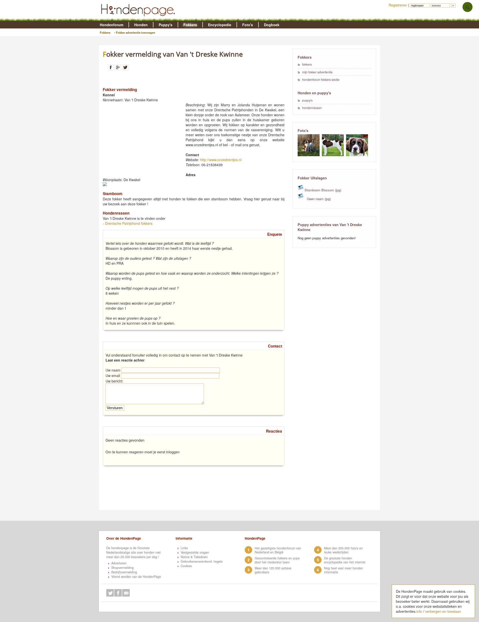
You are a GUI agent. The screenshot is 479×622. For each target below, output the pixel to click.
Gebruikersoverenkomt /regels (202, 561)
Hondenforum (111, 24)
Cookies (186, 566)
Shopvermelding (122, 567)
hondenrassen (312, 108)
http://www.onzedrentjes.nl (220, 159)
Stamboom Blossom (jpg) (322, 190)
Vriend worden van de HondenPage (136, 576)
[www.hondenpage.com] (139, 18)
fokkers (307, 64)
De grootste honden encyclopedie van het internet (344, 560)
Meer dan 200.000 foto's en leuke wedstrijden (343, 550)
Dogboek (271, 24)
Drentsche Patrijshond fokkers (128, 223)
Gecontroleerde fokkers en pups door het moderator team (277, 560)
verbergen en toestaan (443, 611)
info (419, 611)
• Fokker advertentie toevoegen (134, 32)
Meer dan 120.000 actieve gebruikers (273, 570)
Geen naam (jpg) (318, 198)
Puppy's (165, 24)
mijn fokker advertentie (317, 72)
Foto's (247, 24)
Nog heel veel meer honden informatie (343, 570)
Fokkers (190, 24)
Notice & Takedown (194, 557)
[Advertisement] (140, 137)
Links (184, 548)
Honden (141, 24)
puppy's (307, 100)
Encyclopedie (219, 24)
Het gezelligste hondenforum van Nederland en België (278, 550)
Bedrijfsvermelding (124, 572)
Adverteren (118, 563)
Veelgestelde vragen (195, 552)
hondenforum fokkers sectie (321, 79)
